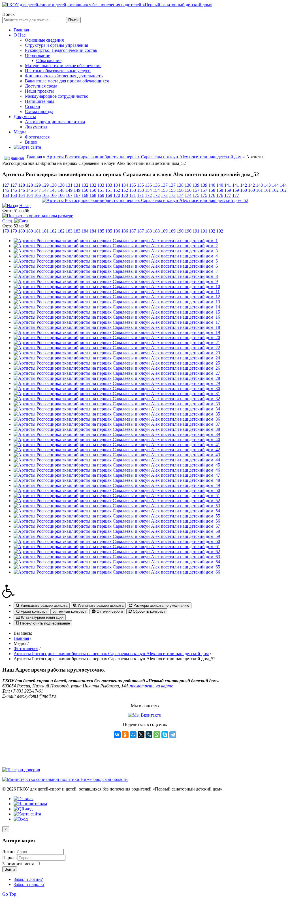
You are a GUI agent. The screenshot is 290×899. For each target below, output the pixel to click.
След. (7, 220)
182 (53, 231)
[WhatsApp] (156, 734)
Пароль (10, 857)
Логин (8, 851)
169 (100, 195)
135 (132, 185)
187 (132, 231)
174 (180, 195)
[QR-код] (23, 808)
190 (180, 231)
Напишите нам (39, 101)
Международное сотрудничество (56, 96)
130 (53, 185)
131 (69, 185)
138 (180, 185)
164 (21, 195)
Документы (36, 126)
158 (211, 190)
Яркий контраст (33, 611)
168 (85, 195)
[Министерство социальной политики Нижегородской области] (65, 779)
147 (37, 190)
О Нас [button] (19, 35)
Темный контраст (71, 611)
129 (37, 185)
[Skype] (164, 734)
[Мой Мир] (133, 734)
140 (211, 185)
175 (196, 195)
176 (211, 195)
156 (180, 190)
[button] (145, 591)
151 (100, 190)
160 (243, 190)
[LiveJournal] (149, 734)
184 (85, 231)
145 (5, 190)
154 (148, 190)
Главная (21, 29)
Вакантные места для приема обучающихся (67, 80)
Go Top (9, 894)
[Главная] (23, 798)
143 (259, 185)
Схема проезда (39, 111)
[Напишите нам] (30, 803)
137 (164, 185)
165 (37, 195)
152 (116, 190)
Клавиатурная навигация (41, 617)
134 (116, 185)
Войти (10, 869)
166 (53, 195)
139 (196, 185)
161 (259, 190)
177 (227, 195)
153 (132, 190)
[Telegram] (172, 734)
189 (164, 231)
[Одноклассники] (125, 734)
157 (196, 190)
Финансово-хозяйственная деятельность (64, 75)
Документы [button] (25, 116)
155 (164, 190)
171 (132, 195)
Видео (31, 142)
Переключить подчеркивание (44, 623)
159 (227, 190)
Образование (37, 55)
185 (100, 231)
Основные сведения (44, 40)
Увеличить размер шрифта (99, 605)
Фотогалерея (37, 137)
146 (21, 190)
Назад (25, 205)
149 (69, 190)
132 (85, 185)
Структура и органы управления (56, 45)
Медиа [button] (20, 131)
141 (227, 185)
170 (116, 195)
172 (148, 195)
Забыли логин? (28, 879)
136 (148, 185)
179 (5, 231)
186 (116, 231)
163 (5, 195)
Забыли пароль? (29, 884)
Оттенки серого (109, 611)
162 (275, 190)
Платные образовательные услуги (58, 70)
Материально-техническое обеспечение (63, 65)
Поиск (8, 14)
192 (211, 231)
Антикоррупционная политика (55, 121)
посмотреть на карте (151, 685)
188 (148, 231)
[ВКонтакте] (117, 734)
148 (53, 190)
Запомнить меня (18, 863)
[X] (141, 734)
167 (69, 195)
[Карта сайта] (27, 147)
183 (69, 231)
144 (275, 185)
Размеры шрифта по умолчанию (160, 605)
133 (100, 185)
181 (37, 231)
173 (164, 195)
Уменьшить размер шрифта (43, 605)
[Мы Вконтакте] (144, 715)
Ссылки (32, 106)
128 (21, 185)
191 (196, 231)
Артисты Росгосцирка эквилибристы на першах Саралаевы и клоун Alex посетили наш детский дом (144, 156)
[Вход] (21, 819)
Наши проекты (39, 91)
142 (243, 185)
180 (21, 231)
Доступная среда (41, 86)
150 (85, 190)
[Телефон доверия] (21, 769)
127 (5, 185)
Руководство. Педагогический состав (61, 50)
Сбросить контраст (148, 611)
